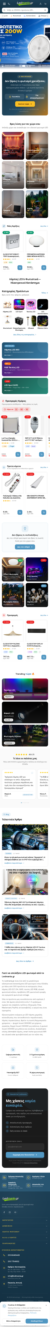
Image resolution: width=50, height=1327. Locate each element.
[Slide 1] (20, 66)
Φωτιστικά (17, 16)
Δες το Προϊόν (23, 59)
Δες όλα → (44, 226)
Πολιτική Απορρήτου (31, 1163)
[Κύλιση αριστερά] (2, 16)
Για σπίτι (16, 97)
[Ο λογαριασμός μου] (40, 3)
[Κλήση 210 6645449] (9, 3)
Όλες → (45, 293)
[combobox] (25, 10)
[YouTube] (15, 1212)
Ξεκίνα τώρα (23, 104)
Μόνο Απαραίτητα (13, 1321)
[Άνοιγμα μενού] (4, 3)
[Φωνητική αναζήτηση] (45, 10)
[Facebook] (4, 1212)
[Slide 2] (23, 66)
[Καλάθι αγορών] (45, 4)
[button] (25, 1220)
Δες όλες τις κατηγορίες (23, 335)
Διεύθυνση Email (14, 1141)
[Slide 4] (30, 66)
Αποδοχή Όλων (37, 1321)
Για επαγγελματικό (37, 96)
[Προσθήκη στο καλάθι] (19, 267)
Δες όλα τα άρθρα (23, 961)
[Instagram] (10, 1212)
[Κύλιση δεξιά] (48, 16)
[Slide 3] (26, 66)
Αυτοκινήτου (31, 16)
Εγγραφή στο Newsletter (23, 1155)
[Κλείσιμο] (46, 1305)
